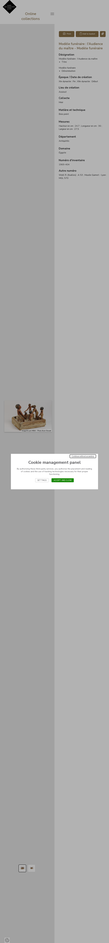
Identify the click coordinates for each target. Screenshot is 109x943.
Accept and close (63, 480)
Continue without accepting (83, 456)
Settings (42, 480)
